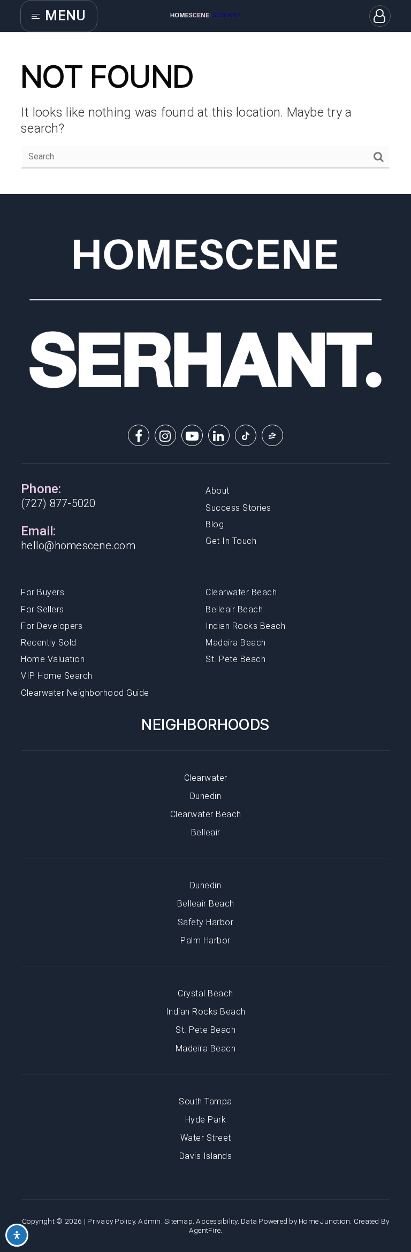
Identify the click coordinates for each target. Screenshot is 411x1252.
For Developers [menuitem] (51, 626)
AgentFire (204, 1230)
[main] (205, 113)
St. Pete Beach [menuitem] (235, 659)
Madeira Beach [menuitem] (236, 642)
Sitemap (178, 1221)
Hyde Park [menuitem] (205, 1120)
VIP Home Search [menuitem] (57, 676)
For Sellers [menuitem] (42, 609)
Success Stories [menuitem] (238, 508)
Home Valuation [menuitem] (53, 659)
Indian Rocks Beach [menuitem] (245, 626)
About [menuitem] (218, 491)
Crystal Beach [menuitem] (205, 993)
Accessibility (216, 1221)
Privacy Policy (111, 1221)
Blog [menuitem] (215, 524)
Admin (149, 1221)
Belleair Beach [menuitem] (234, 609)
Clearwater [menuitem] (205, 778)
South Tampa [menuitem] (205, 1101)
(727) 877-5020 (58, 503)
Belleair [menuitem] (205, 832)
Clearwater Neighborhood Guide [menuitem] (85, 693)
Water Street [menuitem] (205, 1138)
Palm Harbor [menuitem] (205, 940)
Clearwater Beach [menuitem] (241, 592)
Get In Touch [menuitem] (231, 541)
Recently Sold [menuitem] (49, 642)
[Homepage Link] (205, 14)
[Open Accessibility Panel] (16, 1235)
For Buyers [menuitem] (42, 592)
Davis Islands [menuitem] (205, 1156)
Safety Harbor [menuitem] (206, 922)
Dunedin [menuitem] (206, 796)
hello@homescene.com (78, 545)
